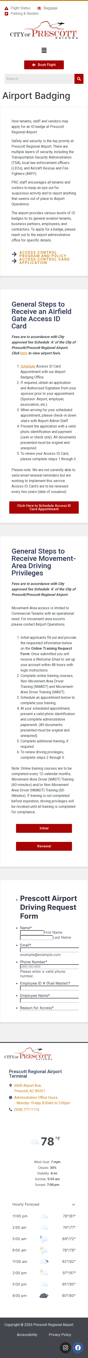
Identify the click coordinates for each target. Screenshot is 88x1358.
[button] (44, 50)
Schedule (28, 366)
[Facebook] (77, 1347)
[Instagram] (65, 1347)
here (23, 353)
